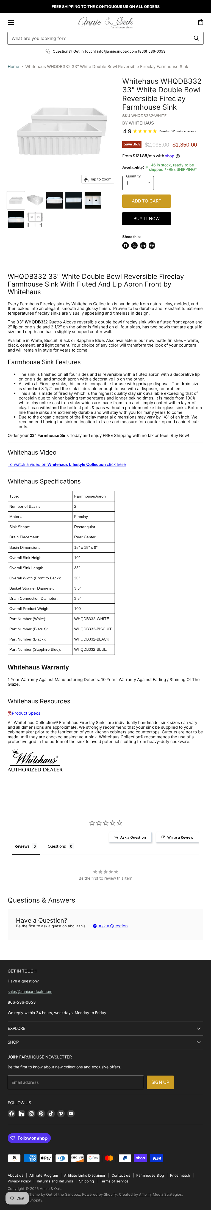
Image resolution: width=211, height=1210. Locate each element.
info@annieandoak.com (117, 51)
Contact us (121, 1175)
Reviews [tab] (22, 846)
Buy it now (147, 218)
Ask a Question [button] (133, 837)
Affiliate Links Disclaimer (85, 1175)
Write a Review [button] (180, 837)
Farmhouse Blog (150, 1175)
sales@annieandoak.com (30, 991)
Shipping (86, 1181)
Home (13, 66)
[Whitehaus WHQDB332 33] (16, 200)
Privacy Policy (19, 1181)
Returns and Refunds (55, 1181)
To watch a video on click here (67, 464)
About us (15, 1175)
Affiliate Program (43, 1175)
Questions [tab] (57, 846)
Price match (180, 1175)
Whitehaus (141, 123)
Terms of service (114, 1181)
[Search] (196, 38)
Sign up (160, 1082)
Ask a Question (113, 925)
